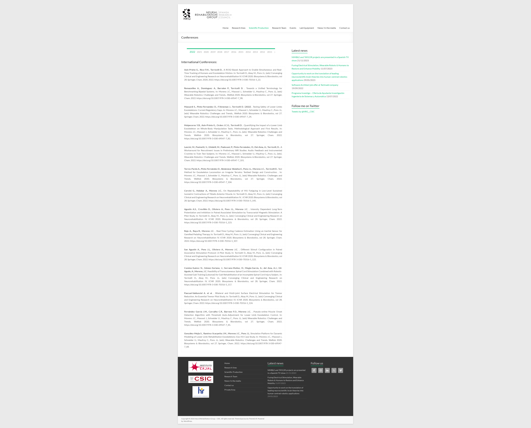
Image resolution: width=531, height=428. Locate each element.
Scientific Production (259, 28)
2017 (226, 52)
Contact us (344, 28)
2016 (233, 52)
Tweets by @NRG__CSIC (303, 111)
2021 (199, 52)
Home (225, 28)
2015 (240, 52)
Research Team (279, 28)
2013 (255, 52)
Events (293, 28)
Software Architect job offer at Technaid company (315, 85)
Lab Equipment (307, 28)
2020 (206, 52)
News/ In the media (326, 28)
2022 (192, 51)
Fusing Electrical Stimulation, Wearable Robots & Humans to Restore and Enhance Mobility (286, 380)
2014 (248, 52)
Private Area (229, 390)
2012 (262, 52)
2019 (212, 52)
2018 (219, 52)
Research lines (238, 28)
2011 (269, 52)
